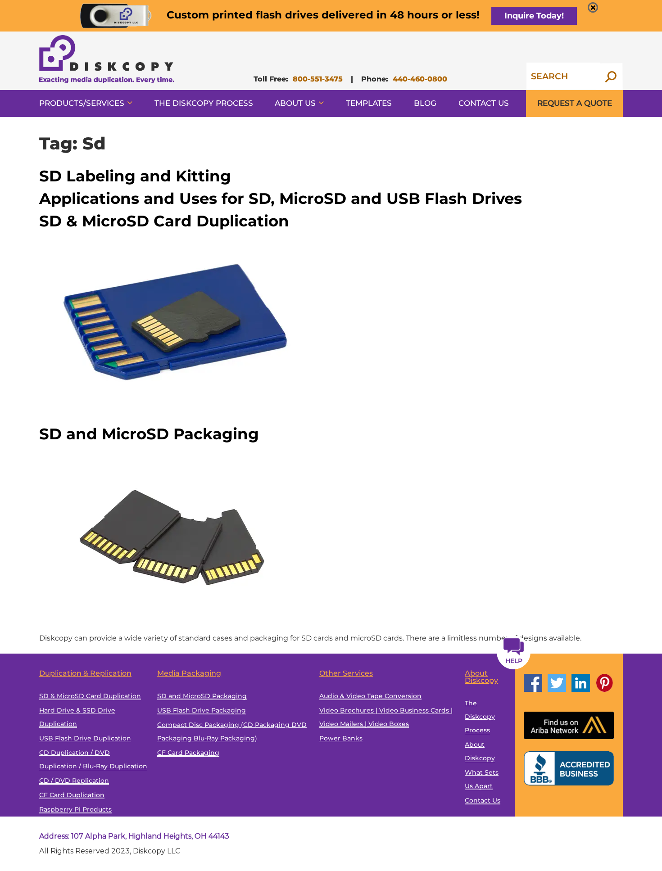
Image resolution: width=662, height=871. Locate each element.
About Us (295, 103)
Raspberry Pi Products (75, 809)
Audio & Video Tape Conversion (370, 696)
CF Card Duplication (71, 795)
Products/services (81, 103)
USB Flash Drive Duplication (85, 738)
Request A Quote (574, 103)
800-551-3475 (318, 79)
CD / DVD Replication (74, 780)
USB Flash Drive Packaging (201, 710)
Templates (369, 103)
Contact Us (483, 103)
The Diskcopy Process (203, 103)
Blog (425, 103)
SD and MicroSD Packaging (149, 433)
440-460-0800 (420, 79)
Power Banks (341, 738)
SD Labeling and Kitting (135, 176)
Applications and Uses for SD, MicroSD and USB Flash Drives (280, 198)
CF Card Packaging (188, 753)
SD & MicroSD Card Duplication (164, 221)
